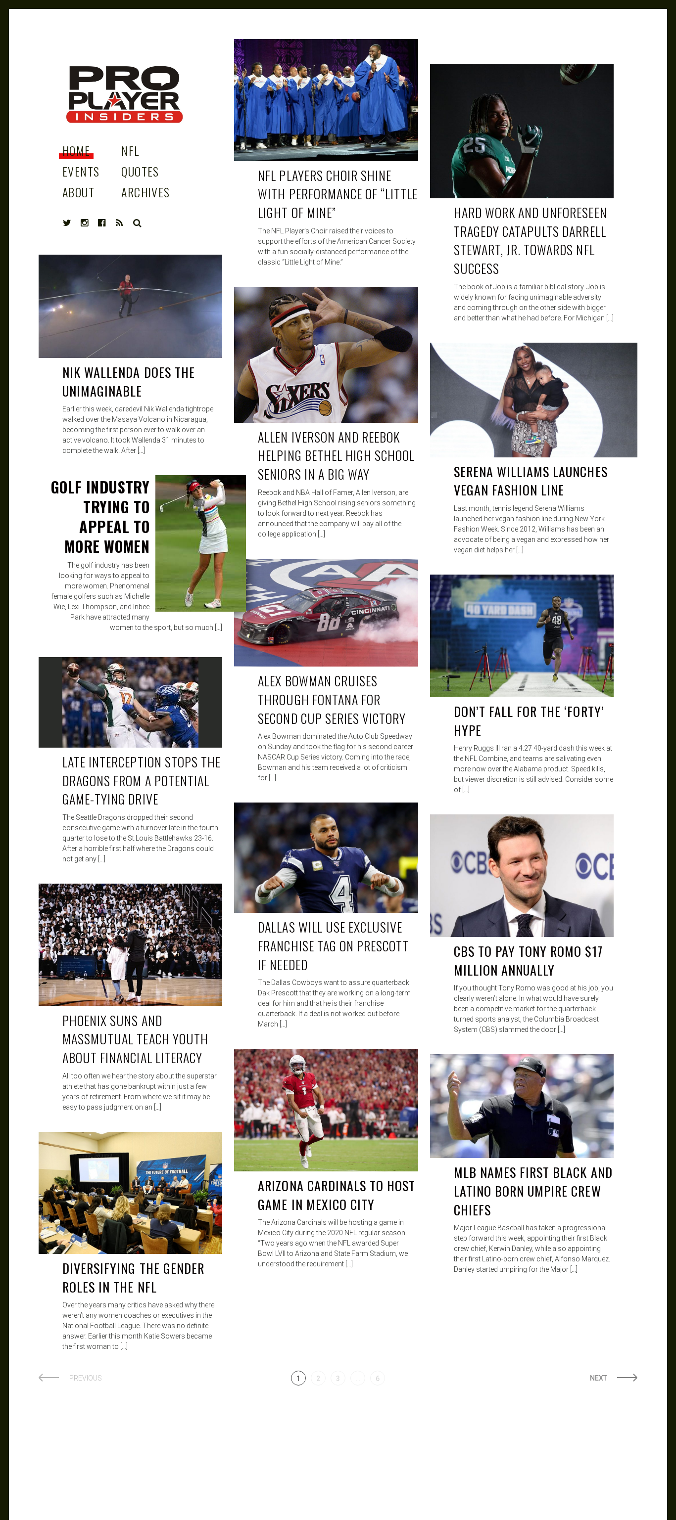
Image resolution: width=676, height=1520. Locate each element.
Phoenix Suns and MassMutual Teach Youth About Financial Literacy (135, 1039)
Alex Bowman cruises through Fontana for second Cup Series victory (332, 699)
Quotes (140, 171)
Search (137, 223)
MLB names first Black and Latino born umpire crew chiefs (533, 1190)
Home (76, 150)
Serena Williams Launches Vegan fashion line (531, 481)
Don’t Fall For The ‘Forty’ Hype (529, 721)
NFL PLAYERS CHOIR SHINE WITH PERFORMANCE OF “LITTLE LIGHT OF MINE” (338, 194)
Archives (145, 192)
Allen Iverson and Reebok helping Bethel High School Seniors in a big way (336, 455)
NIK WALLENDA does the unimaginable (128, 381)
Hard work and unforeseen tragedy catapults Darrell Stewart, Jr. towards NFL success (530, 240)
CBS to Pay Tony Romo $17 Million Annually (528, 960)
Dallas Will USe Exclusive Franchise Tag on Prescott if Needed (333, 945)
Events (81, 171)
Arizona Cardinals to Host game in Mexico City (336, 1195)
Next (598, 1378)
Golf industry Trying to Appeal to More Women (100, 516)
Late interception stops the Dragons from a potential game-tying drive (141, 780)
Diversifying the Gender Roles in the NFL (133, 1277)
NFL (130, 150)
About (78, 192)
